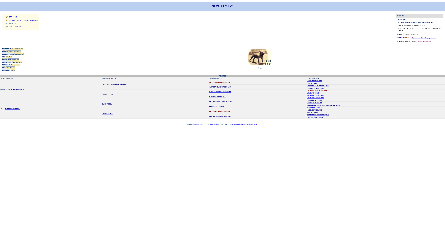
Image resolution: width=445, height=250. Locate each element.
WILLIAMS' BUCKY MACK (315, 98)
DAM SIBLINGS (33, 20)
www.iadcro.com (198, 124)
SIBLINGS (12, 20)
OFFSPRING (13, 17)
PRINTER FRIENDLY (15, 27)
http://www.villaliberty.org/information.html (245, 124)
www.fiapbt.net (214, 124)
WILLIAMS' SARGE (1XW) (315, 95)
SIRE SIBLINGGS (21, 20)
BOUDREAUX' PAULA (314, 107)
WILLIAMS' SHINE (313, 93)
